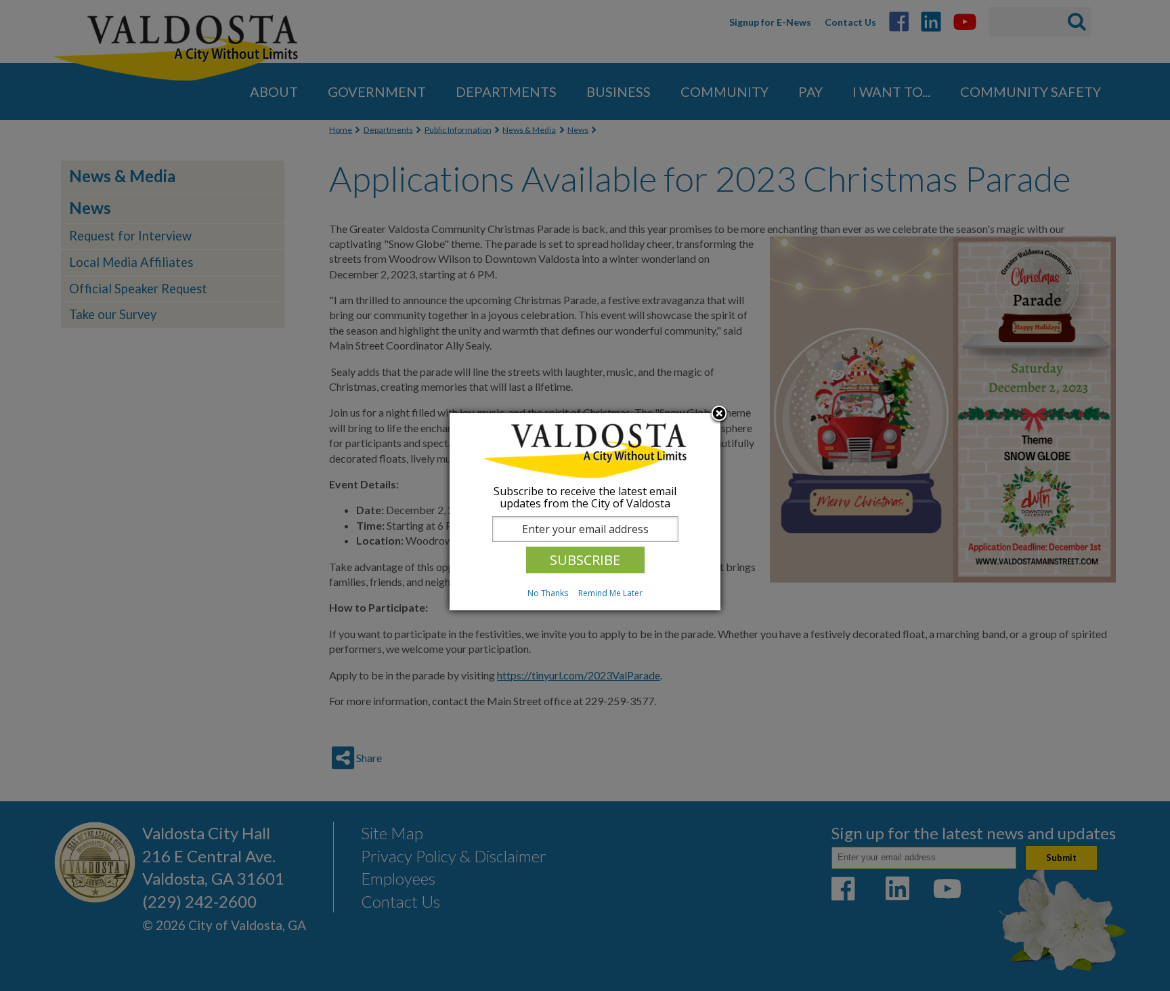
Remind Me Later (610, 593)
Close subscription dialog (719, 414)
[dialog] (585, 511)
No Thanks (547, 593)
